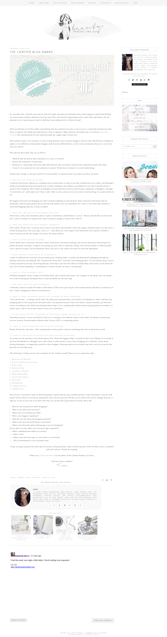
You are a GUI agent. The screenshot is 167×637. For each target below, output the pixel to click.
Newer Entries (18, 620)
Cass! (35, 489)
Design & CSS (122, 3)
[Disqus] (62, 583)
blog (27, 477)
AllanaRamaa (17, 383)
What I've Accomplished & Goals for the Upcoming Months (65, 538)
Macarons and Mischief (21, 359)
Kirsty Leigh (17, 365)
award (21, 477)
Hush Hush (16, 380)
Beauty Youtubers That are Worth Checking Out (139, 253)
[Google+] (145, 80)
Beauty (92, 3)
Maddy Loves (18, 389)
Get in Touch (60, 3)
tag (53, 477)
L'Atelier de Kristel (47, 455)
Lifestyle (106, 3)
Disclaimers (77, 3)
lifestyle (46, 477)
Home (32, 3)
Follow (125, 92)
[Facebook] (130, 80)
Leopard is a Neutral (20, 371)
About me (44, 3)
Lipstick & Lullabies (20, 377)
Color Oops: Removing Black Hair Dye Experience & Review (140, 229)
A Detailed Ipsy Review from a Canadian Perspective (140, 181)
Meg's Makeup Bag (20, 374)
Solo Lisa (16, 362)
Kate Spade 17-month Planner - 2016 (43, 537)
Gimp (135, 3)
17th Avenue (76, 633)
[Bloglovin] (149, 80)
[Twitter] (134, 80)
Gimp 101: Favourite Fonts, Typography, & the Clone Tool (140, 205)
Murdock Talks (18, 368)
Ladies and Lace (19, 386)
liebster (35, 477)
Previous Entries (103, 620)
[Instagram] (142, 80)
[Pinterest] (138, 80)
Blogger (102, 633)
